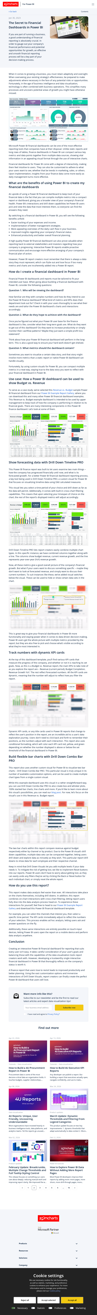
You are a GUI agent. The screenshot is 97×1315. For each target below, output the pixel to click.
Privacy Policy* (54, 1014)
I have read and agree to (43, 1014)
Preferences (60, 1308)
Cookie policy (54, 1291)
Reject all (25, 1300)
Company (23, 1265)
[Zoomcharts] (11, 4)
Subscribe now (69, 1007)
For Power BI (28, 4)
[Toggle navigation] (93, 4)
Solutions (23, 1258)
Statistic (41, 1308)
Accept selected (49, 1300)
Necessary (22, 1308)
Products (23, 1243)
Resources (23, 1250)
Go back (13, 11)
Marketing (81, 1308)
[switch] (33, 1308)
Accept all (72, 1300)
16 (69, 1188)
